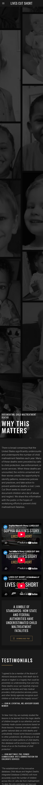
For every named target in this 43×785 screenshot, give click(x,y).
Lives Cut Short (22, 3)
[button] (4, 3)
